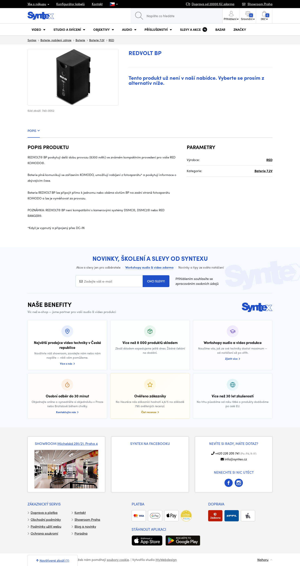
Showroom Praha (87, 519)
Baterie (80, 40)
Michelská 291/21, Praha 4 (77, 443)
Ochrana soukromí (44, 533)
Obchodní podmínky (46, 519)
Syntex (32, 40)
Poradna (81, 533)
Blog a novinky (85, 526)
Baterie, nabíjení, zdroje (55, 40)
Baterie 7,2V (96, 40)
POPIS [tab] (32, 130)
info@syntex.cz (236, 459)
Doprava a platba (44, 512)
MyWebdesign (166, 559)
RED (111, 40)
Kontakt (97, 4)
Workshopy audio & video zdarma (149, 267)
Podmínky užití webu (46, 526)
